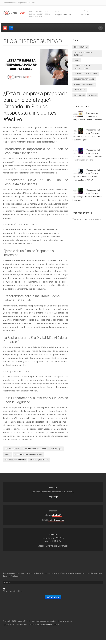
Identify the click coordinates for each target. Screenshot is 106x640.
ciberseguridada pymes (15, 460)
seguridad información (84, 79)
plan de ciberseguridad (84, 84)
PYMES (7, 454)
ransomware (80, 90)
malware (93, 95)
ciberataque (56, 449)
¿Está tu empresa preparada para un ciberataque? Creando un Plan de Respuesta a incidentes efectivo (35, 106)
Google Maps (53, 497)
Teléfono (85, 11)
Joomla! (6, 625)
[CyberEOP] (14, 13)
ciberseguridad (12, 449)
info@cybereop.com (63, 15)
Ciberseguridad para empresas (28, 454)
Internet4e (67, 621)
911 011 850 (57, 515)
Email (57, 11)
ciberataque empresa (39, 460)
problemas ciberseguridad (35, 449)
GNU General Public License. (48, 625)
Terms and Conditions (13, 591)
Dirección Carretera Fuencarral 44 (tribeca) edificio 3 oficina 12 (39, 14)
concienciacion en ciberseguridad (82, 67)
